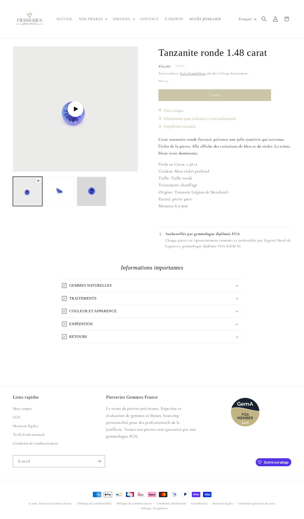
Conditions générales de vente (256, 503)
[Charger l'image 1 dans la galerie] (59, 191)
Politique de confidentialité (95, 503)
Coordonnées (199, 503)
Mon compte (22, 408)
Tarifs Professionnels (29, 434)
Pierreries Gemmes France (55, 503)
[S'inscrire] (99, 461)
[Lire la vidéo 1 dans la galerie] (27, 191)
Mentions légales (25, 426)
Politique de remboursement (134, 503)
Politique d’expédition (154, 508)
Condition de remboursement (35, 443)
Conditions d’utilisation (171, 503)
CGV (17, 417)
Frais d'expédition (192, 73)
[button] (93, 19)
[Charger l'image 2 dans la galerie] (91, 191)
